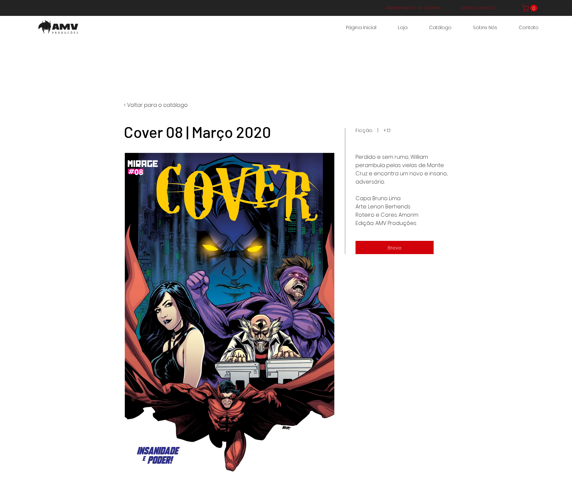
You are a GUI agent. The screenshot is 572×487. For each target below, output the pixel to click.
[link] (530, 8)
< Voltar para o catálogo (156, 105)
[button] (395, 247)
